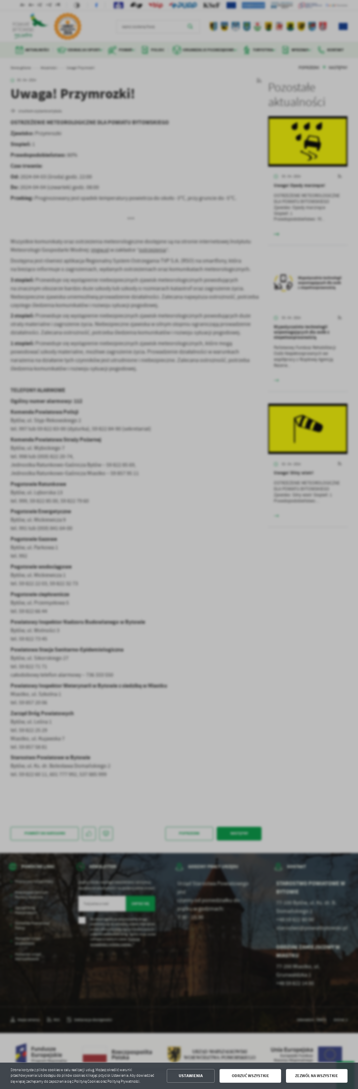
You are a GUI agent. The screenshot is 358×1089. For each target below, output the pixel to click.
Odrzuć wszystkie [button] (250, 1075)
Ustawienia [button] (191, 1075)
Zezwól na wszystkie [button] (316, 1075)
